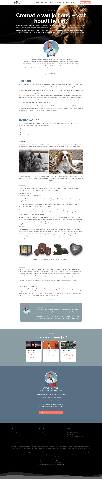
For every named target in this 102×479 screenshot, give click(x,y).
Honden (43, 2)
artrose (63, 93)
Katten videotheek (43, 434)
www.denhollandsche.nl (67, 222)
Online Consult (70, 2)
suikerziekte (22, 95)
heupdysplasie (69, 93)
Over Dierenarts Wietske (16, 439)
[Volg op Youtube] (54, 56)
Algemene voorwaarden (44, 460)
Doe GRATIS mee (85, 2)
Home (37, 2)
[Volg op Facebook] (48, 56)
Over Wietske (60, 2)
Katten (51, 2)
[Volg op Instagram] (51, 56)
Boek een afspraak (51, 412)
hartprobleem (33, 95)
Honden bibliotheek (15, 432)
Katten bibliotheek (43, 432)
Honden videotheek (15, 434)
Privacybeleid (53, 460)
